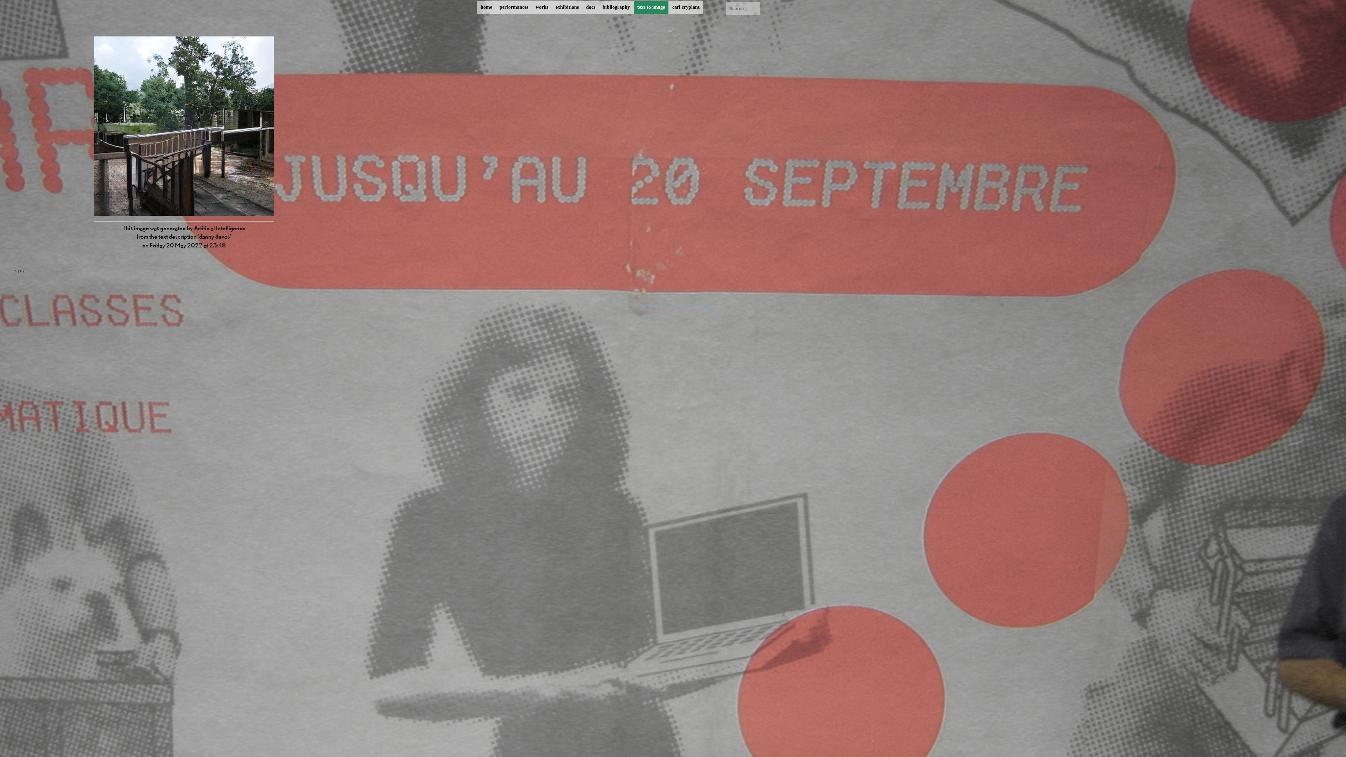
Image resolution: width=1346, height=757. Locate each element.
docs (590, 7)
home (486, 7)
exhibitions (567, 7)
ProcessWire (702, 305)
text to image (651, 7)
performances (513, 7)
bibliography (616, 7)
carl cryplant (686, 7)
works (542, 7)
